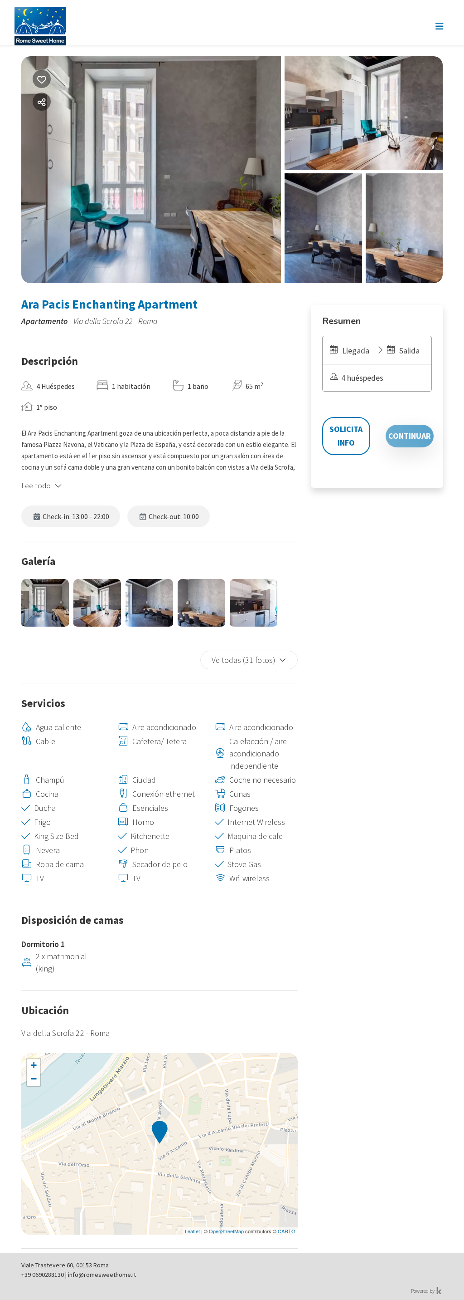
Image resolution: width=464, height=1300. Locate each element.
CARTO (286, 1231)
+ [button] (34, 1065)
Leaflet (192, 1231)
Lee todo (36, 486)
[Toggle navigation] (440, 26)
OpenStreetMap (226, 1231)
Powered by (423, 1291)
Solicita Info (345, 436)
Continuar (409, 436)
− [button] (34, 1078)
